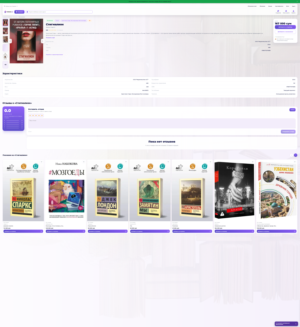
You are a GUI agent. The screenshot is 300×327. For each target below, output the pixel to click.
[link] (23, 196)
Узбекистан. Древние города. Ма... (266, 226)
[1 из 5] (30, 115)
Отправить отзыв (288, 131)
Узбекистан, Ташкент (10, 6)
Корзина (278, 13)
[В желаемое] (41, 162)
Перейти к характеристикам (54, 54)
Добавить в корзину (285, 27)
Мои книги (286, 13)
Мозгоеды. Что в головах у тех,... (55, 226)
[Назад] (291, 155)
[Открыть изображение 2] (5, 31)
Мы (131, 226)
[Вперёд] (295, 155)
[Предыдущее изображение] (10, 41)
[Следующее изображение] (43, 41)
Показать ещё (50, 37)
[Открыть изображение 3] (5, 39)
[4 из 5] (39, 115)
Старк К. (52, 27)
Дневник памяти (8, 226)
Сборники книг (252, 6)
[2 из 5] (33, 115)
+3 (5, 65)
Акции (270, 6)
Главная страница (7, 17)
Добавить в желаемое (285, 31)
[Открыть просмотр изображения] (26, 41)
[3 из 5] (36, 115)
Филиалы (262, 6)
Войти (293, 13)
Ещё (293, 6)
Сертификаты (279, 6)
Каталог (20, 12)
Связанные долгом (220, 226)
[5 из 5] (42, 115)
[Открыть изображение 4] (5, 48)
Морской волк (92, 226)
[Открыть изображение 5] (5, 56)
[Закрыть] (296, 324)
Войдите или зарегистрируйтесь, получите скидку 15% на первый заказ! (150, 1)
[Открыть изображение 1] (5, 22)
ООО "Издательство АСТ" (262, 41)
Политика (175, 226)
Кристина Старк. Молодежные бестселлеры (74, 20)
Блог (287, 6)
